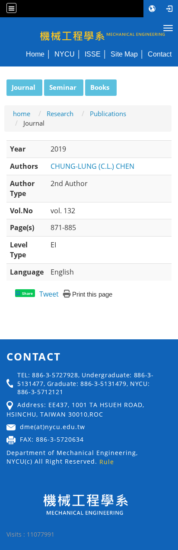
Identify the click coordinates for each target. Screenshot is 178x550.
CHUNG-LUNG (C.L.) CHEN (92, 166)
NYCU (64, 54)
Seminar (62, 87)
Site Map (124, 54)
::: (2, 84)
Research (60, 113)
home (21, 113)
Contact (160, 54)
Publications (108, 113)
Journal (23, 87)
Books (99, 87)
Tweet (49, 294)
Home (35, 54)
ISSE (93, 54)
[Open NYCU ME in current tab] (89, 31)
